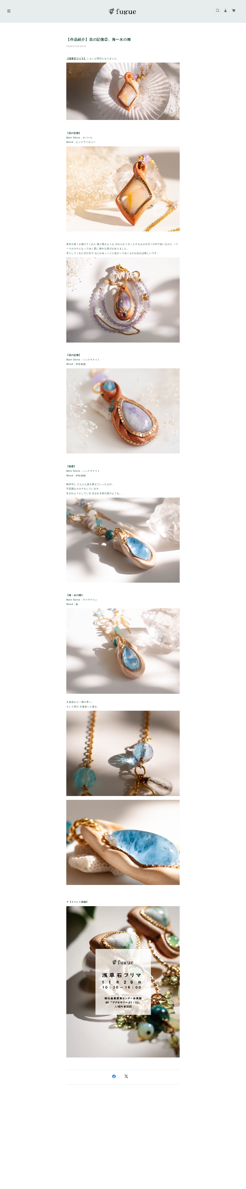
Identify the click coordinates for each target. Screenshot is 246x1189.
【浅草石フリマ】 (76, 58)
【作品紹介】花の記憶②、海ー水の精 (98, 39)
